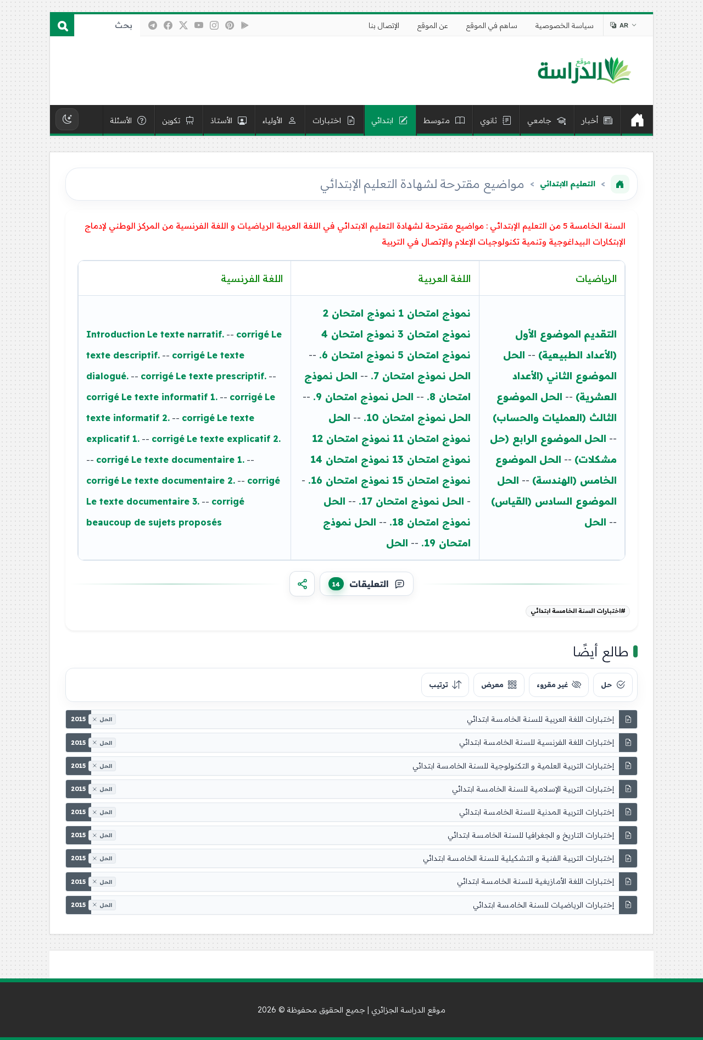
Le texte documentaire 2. (178, 480)
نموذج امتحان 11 (432, 438)
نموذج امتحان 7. (408, 375)
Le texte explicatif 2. (234, 438)
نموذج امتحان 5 (434, 354)
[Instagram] (214, 25)
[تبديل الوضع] (67, 119)
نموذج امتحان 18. (430, 522)
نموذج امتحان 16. (348, 480)
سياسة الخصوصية (564, 25)
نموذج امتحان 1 (434, 313)
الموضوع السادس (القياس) (554, 501)
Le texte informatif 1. (169, 396)
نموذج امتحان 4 (358, 334)
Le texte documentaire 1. (187, 459)
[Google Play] (245, 25)
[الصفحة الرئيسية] (620, 184)
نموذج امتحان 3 (434, 334)
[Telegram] (153, 25)
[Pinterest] (230, 25)
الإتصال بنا (384, 25)
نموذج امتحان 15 (431, 480)
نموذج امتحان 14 (349, 459)
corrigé (252, 334)
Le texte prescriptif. (221, 375)
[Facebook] (168, 25)
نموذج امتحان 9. (351, 396)
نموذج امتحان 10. (405, 417)
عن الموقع (432, 25)
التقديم (600, 334)
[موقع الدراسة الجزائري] (584, 71)
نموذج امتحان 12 (351, 438)
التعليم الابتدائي (567, 184)
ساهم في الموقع (491, 25)
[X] (183, 25)
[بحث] (62, 25)
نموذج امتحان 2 (359, 313)
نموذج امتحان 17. (399, 501)
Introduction (115, 334)
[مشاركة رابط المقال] (302, 583)
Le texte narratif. (185, 334)
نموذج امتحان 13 (431, 459)
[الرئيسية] (637, 120)
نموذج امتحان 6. (357, 354)
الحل (514, 354)
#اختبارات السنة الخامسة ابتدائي (578, 611)
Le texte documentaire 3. (142, 501)
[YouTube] (199, 25)
